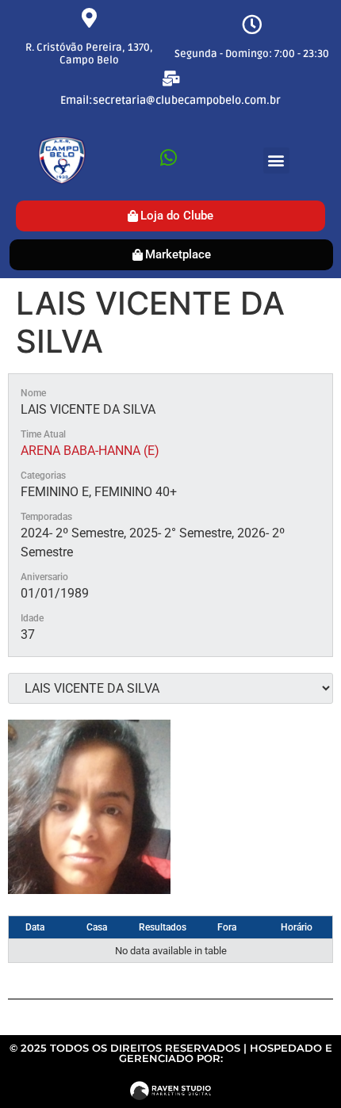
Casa (96, 927)
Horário (296, 927)
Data (34, 927)
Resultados (162, 927)
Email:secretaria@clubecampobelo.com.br (170, 100)
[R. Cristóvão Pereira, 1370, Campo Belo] (89, 18)
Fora (226, 927)
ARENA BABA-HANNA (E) (90, 450)
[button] (276, 160)
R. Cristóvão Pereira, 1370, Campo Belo (89, 54)
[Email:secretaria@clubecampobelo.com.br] (170, 78)
